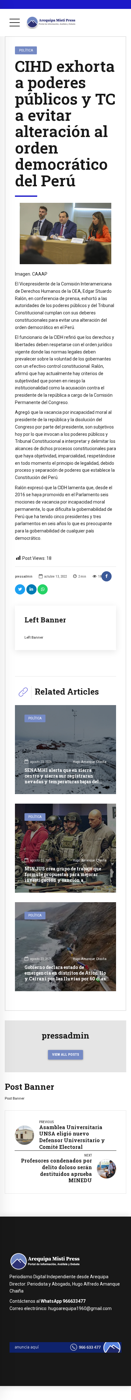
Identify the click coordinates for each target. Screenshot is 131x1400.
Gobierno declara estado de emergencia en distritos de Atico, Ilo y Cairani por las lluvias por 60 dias (65, 973)
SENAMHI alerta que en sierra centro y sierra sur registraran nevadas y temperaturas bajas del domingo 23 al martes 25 (61, 779)
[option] (65, 233)
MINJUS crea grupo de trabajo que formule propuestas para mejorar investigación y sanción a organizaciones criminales (62, 877)
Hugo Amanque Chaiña (90, 762)
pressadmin (23, 576)
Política (26, 50)
